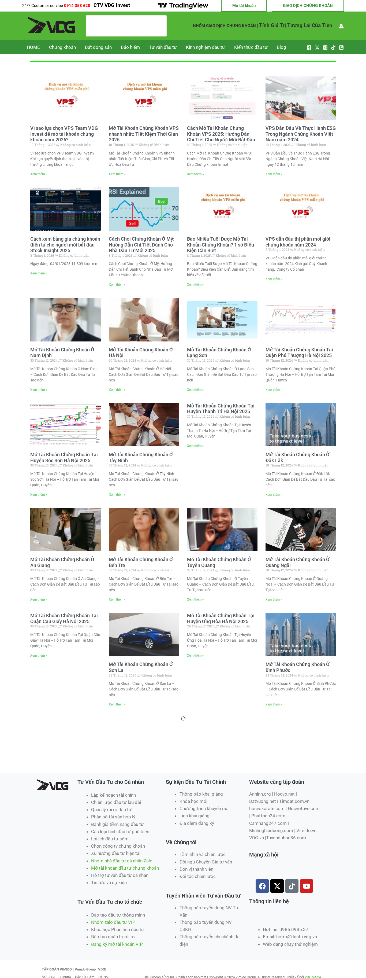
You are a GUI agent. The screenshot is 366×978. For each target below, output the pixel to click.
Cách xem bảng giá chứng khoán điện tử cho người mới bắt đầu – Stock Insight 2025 (65, 244)
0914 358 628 (77, 5)
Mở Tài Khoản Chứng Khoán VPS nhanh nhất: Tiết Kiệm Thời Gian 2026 (144, 133)
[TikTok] (333, 47)
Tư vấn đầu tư (163, 47)
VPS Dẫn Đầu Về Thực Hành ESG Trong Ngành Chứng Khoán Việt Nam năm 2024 (301, 133)
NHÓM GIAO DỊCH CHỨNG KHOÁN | (225, 25)
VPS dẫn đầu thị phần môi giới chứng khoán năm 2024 (298, 242)
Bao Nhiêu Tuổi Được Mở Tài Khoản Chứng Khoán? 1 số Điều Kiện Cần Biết (220, 244)
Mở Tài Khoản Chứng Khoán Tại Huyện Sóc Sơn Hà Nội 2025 (64, 457)
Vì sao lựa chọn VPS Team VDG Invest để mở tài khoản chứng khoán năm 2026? (64, 133)
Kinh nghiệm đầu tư (205, 47)
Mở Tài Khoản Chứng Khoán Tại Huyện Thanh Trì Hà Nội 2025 (221, 408)
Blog (281, 47)
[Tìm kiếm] (162, 26)
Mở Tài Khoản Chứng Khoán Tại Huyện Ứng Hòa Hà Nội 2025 (221, 618)
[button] (244, 6)
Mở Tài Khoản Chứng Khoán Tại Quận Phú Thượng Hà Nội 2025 (299, 352)
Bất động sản (98, 47)
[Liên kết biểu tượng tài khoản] (341, 26)
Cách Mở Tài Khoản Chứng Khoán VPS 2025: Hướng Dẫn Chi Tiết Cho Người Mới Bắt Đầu (221, 133)
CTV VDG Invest (112, 5)
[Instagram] (325, 47)
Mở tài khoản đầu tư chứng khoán (125, 868)
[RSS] (341, 47)
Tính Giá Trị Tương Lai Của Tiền (295, 25)
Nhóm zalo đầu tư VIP (113, 922)
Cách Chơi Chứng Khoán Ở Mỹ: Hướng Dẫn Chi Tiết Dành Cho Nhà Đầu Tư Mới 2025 (141, 244)
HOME (33, 47)
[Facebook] (309, 47)
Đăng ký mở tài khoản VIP (117, 944)
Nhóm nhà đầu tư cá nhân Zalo (121, 860)
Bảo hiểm (130, 47)
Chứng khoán (62, 47)
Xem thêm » (38, 174)
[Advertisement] (130, 754)
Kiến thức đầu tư (251, 47)
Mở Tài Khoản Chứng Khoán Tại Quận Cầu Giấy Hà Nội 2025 (64, 618)
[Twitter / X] (317, 47)
